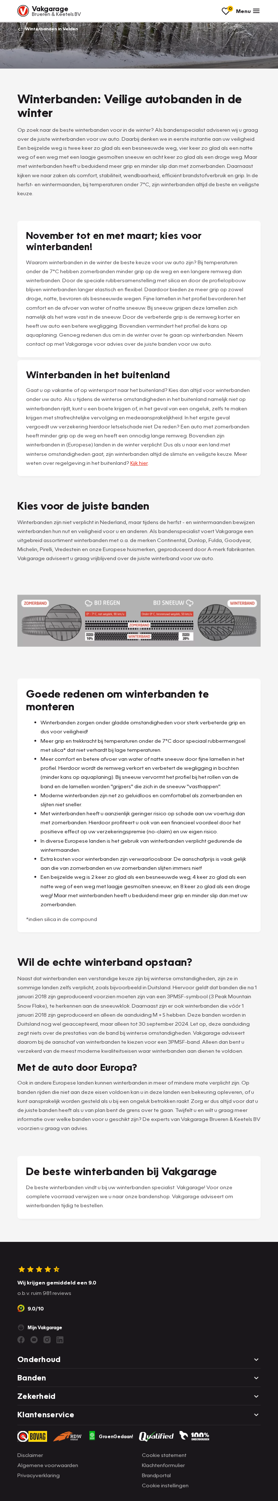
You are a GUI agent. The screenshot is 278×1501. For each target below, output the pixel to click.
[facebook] (21, 1339)
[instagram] (47, 1339)
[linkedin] (60, 1339)
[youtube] (34, 1339)
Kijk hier (139, 462)
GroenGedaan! (116, 1436)
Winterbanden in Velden (51, 28)
